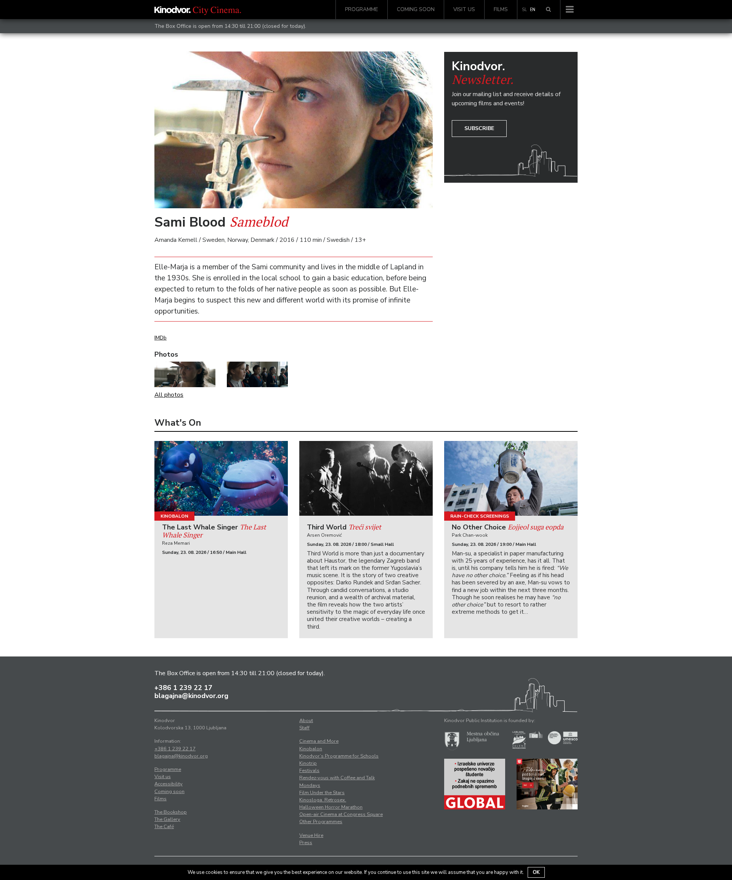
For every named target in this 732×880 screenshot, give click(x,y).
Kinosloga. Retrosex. (322, 799)
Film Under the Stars (322, 792)
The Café (164, 826)
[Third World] (366, 478)
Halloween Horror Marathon (331, 807)
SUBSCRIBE (479, 128)
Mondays (309, 785)
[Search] (548, 9)
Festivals (309, 770)
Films (501, 9)
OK (536, 872)
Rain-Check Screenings (479, 516)
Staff (304, 727)
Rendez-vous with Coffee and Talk (337, 777)
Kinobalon (174, 516)
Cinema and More (319, 741)
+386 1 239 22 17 (183, 687)
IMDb (160, 337)
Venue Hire (311, 835)
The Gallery (167, 819)
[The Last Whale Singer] (221, 478)
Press (305, 842)
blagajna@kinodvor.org (191, 695)
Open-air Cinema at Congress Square (341, 814)
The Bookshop (170, 812)
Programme (361, 9)
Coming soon (416, 9)
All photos (168, 395)
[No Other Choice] (511, 478)
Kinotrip (308, 763)
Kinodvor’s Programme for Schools (339, 756)
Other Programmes (320, 821)
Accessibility (168, 783)
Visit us (464, 9)
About (306, 720)
